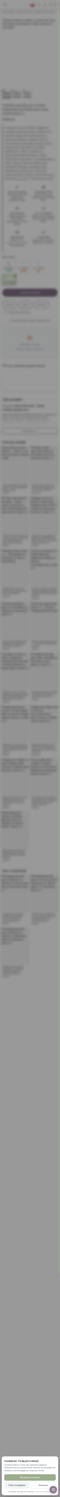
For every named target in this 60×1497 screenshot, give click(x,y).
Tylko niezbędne (16, 1485)
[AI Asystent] (53, 1490)
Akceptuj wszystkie (30, 1477)
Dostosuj (43, 1485)
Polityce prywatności (42, 1491)
